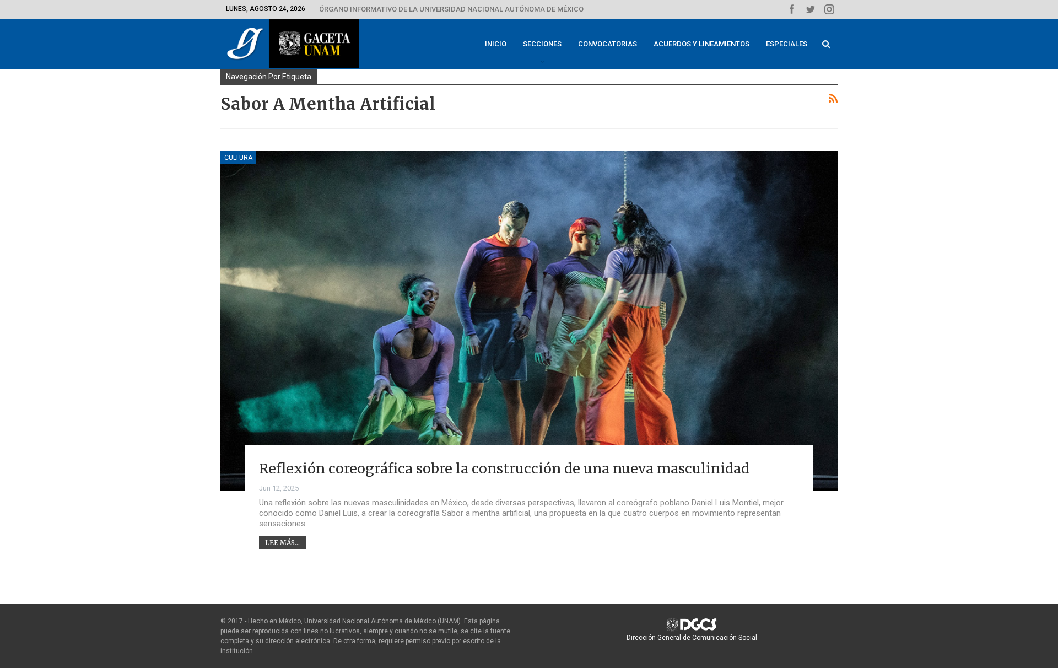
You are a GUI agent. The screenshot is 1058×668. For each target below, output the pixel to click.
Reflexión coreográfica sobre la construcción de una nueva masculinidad (504, 468)
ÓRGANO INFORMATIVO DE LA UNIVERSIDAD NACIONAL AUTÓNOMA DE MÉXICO (451, 9)
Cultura (238, 157)
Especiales (786, 44)
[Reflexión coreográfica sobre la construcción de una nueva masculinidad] (529, 321)
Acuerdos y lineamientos (701, 44)
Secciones (542, 44)
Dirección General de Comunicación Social (692, 638)
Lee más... (282, 542)
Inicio (495, 44)
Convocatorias (607, 44)
